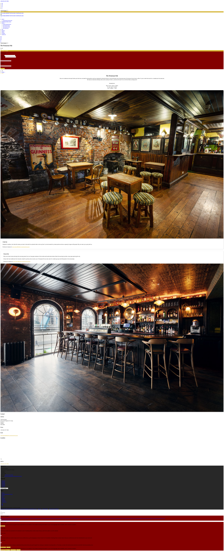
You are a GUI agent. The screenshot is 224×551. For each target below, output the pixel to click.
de (2, 3)
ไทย (110, 518)
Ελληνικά (24, 518)
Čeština (72, 518)
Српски (147, 518)
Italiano (3, 486)
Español (3, 483)
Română (140, 518)
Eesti (27, 518)
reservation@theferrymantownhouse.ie (20, 247)
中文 (164, 518)
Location (3, 500)
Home (3, 493)
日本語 (117, 518)
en (2, 4)
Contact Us (4, 502)
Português (124, 518)
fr (0, 40)
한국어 (120, 518)
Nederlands (102, 518)
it (0, 41)
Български (63, 518)
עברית (92, 518)
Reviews (3, 498)
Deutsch (3, 481)
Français (3, 484)
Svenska (144, 518)
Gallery (3, 499)
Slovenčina (160, 518)
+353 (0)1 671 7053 (4, 1)
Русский (136, 518)
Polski (128, 518)
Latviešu (43, 518)
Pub (2, 496)
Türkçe (107, 518)
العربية (30, 518)
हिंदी (74, 518)
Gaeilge (36, 518)
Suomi (32, 518)
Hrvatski (81, 518)
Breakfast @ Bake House (7, 494)
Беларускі (68, 518)
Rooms (3, 495)
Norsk (98, 518)
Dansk (20, 518)
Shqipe (151, 518)
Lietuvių (39, 518)
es (2, 6)
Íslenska (95, 518)
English (3, 482)
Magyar (77, 518)
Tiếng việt (132, 518)
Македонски (48, 518)
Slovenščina (155, 518)
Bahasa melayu (54, 518)
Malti (59, 518)
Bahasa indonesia (87, 518)
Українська (113, 518)
